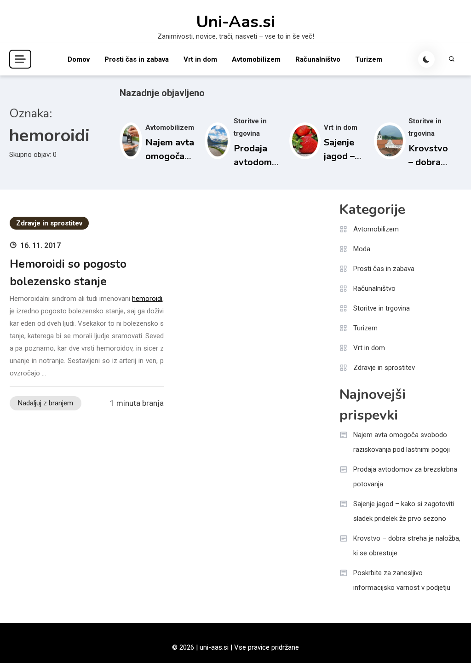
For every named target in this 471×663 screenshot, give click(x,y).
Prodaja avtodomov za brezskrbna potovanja (405, 476)
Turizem (368, 59)
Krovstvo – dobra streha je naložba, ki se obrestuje (406, 545)
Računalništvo (317, 59)
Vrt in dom (200, 59)
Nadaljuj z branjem (45, 403)
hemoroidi (147, 298)
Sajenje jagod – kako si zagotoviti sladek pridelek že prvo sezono (403, 511)
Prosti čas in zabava (136, 59)
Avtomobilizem (256, 59)
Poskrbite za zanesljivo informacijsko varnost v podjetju (401, 580)
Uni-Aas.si (235, 22)
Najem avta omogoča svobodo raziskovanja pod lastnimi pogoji (401, 442)
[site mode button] (426, 59)
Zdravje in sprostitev (49, 223)
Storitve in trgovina (381, 308)
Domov (79, 59)
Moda (361, 249)
